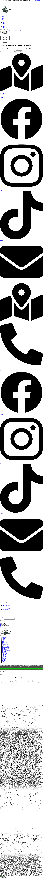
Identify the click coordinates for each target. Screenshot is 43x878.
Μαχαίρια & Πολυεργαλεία (7, 650)
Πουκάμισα (4, 656)
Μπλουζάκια (4, 651)
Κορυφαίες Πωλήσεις (6, 647)
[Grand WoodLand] (3, 93)
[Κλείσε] (0, 623)
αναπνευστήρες (5, 644)
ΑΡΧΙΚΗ (5, 22)
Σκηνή (10, 30)
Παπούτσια (4, 655)
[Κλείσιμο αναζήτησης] (1, 622)
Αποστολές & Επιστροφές (8, 606)
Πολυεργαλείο (14, 30)
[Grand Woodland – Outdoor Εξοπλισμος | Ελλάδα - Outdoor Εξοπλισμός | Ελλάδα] (5, 12)
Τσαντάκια (4, 660)
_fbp (1, 674)
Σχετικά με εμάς (6, 609)
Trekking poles (5, 642)
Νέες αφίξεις (4, 653)
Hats (3, 640)
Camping (3, 638)
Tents (3, 641)
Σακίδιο (18, 30)
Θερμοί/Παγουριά (5, 646)
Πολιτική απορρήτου (7, 605)
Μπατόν (21, 30)
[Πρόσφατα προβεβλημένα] (3, 617)
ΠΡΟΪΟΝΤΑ (5, 23)
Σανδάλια (4, 658)
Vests (3, 643)
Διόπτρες (3, 645)
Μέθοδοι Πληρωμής (7, 608)
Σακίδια (3, 657)
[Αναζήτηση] (2, 20)
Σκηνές (3, 659)
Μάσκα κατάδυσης (5, 648)
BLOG (4, 26)
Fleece (3, 639)
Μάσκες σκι (4, 649)
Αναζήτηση (4, 32)
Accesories (4, 637)
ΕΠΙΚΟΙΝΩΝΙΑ (6, 27)
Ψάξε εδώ (2, 29)
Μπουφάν (4, 652)
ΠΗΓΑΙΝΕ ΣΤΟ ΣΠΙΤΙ (4, 52)
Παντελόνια (4, 654)
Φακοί (3, 661)
